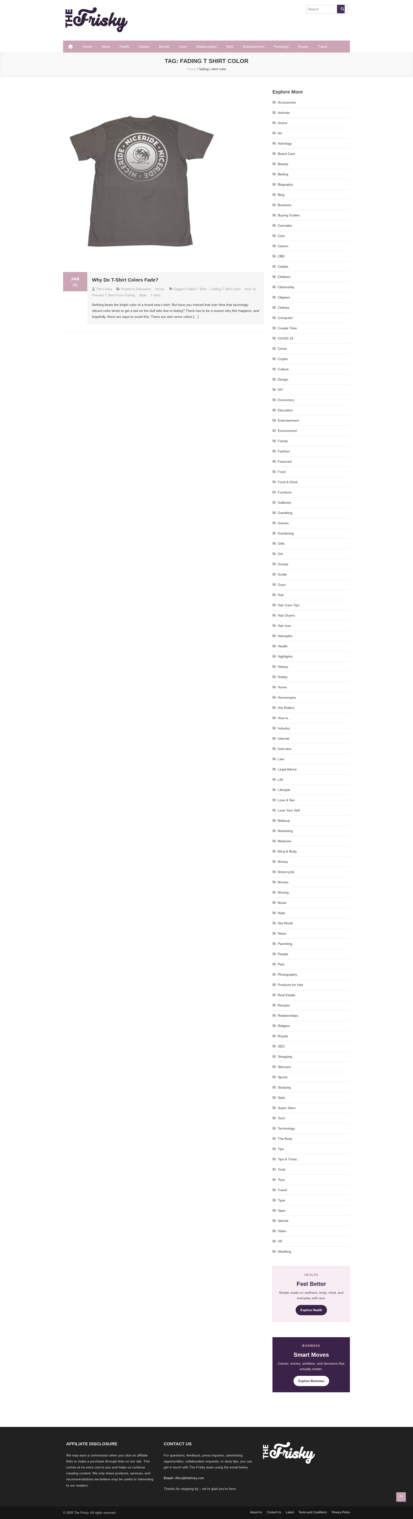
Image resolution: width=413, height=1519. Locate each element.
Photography (287, 974)
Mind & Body (287, 851)
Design (283, 379)
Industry (284, 728)
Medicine (284, 841)
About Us (256, 1512)
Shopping (285, 1056)
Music (282, 903)
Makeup (284, 820)
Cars (281, 236)
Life (280, 779)
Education (143, 289)
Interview (284, 749)
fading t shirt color (225, 289)
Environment (287, 431)
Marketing (285, 831)
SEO (281, 1046)
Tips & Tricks (287, 1159)
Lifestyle (284, 790)
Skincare (284, 1067)
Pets (281, 964)
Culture (283, 369)
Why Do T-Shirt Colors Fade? (125, 280)
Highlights (285, 656)
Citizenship (286, 287)
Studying (284, 1087)
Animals (284, 113)
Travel (322, 46)
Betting (283, 174)
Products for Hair (290, 985)
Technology (286, 1128)
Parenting (281, 46)
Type (281, 1200)
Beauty (283, 164)
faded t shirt (196, 289)
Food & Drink (288, 482)
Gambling (285, 513)
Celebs (144, 46)
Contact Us (274, 1512)
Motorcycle (286, 872)
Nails (281, 913)
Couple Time (287, 328)
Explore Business (311, 1381)
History (283, 667)
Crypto (283, 359)
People (283, 954)
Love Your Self (289, 810)
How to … (285, 718)
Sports (283, 1077)
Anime (282, 123)
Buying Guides (289, 215)
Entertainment (253, 46)
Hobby (283, 677)
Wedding (284, 1251)
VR (280, 1241)
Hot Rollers (286, 708)
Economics (286, 400)
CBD (281, 256)
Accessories (287, 102)
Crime (282, 349)
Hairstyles (285, 636)
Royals (303, 46)
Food (282, 472)
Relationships (206, 46)
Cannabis (285, 225)
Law (281, 759)
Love (183, 46)
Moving (283, 892)
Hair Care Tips (288, 605)
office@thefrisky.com (189, 1478)
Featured (285, 461)
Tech (281, 1118)
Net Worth (285, 923)
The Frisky (104, 289)
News (106, 46)
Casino (283, 246)
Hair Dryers (286, 615)
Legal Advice (287, 769)
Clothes (283, 307)
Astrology (285, 143)
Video (282, 1231)
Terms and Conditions (313, 1512)
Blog (281, 195)
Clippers (284, 297)
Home (87, 46)
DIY (280, 390)
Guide (282, 574)
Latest (290, 1512)
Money (283, 862)
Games (283, 523)
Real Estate (286, 995)
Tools (282, 1169)
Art (280, 133)
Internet (283, 738)
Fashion (284, 451)
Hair (281, 595)
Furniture (285, 492)
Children (284, 277)
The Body (285, 1139)
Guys (282, 585)
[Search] (341, 9)
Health (124, 46)
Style (230, 46)
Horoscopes (287, 697)
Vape (281, 1210)
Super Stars (287, 1108)
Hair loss (284, 626)
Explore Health (311, 1310)
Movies (164, 46)
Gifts (281, 543)
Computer (285, 318)
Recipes (284, 1005)
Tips (281, 1149)
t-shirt (155, 295)
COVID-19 (285, 338)
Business (284, 205)
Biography (285, 184)
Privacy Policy (341, 1512)
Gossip (283, 564)
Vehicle (283, 1221)
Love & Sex (286, 800)
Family (283, 441)
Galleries (284, 502)
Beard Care (286, 154)
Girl (280, 554)
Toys (281, 1180)
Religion (284, 1026)
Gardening (286, 533)
